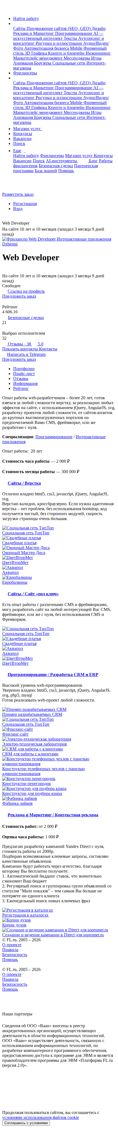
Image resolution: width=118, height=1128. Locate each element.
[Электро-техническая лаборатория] (59, 739)
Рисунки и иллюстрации (59, 43)
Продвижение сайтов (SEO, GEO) (59, 28)
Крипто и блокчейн (67, 53)
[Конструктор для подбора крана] (59, 788)
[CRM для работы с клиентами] (59, 749)
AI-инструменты (62, 160)
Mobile (76, 48)
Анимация (23, 63)
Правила (10, 949)
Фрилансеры (25, 73)
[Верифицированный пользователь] (33, 223)
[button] (14, 23)
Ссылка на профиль (26, 291)
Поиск (19, 143)
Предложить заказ (19, 296)
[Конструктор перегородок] (59, 778)
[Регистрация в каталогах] (59, 910)
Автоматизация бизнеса (47, 48)
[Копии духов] (59, 920)
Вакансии (22, 138)
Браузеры (43, 63)
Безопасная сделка (56, 165)
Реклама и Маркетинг (34, 33)
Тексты (71, 38)
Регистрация (25, 203)
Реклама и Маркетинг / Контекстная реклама (53, 815)
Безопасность (14, 954)
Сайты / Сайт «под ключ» (33, 593)
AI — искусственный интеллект (58, 36)
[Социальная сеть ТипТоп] (59, 528)
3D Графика (36, 53)
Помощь (66, 170)
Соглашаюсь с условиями (26, 1123)
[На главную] (7, 9)
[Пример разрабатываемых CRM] (59, 709)
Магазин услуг (27, 128)
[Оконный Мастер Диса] (59, 547)
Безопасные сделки (26, 317)
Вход (18, 208)
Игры (96, 58)
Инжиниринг (98, 53)
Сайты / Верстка (24, 483)
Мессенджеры (77, 58)
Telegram (26, 354)
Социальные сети (69, 63)
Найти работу (26, 18)
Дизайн (99, 28)
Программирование (74, 33)
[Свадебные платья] (59, 537)
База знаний (46, 170)
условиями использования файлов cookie (40, 1117)
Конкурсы (22, 133)
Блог (93, 160)
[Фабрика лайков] (59, 798)
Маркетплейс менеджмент (38, 58)
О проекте (11, 944)
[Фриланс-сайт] (59, 729)
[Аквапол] (59, 567)
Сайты (20, 28)
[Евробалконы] (59, 577)
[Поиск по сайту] (17, 185)
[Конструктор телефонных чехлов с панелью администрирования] (59, 761)
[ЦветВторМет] (59, 557)
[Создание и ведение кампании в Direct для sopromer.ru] (59, 930)
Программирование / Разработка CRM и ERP (53, 674)
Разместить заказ (17, 194)
